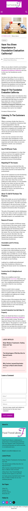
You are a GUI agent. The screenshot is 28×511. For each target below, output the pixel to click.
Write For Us (5, 493)
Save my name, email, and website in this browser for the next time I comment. (13, 409)
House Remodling (12, 60)
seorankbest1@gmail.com (13, 451)
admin (4, 347)
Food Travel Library (7, 440)
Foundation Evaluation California (12, 58)
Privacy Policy (6, 492)
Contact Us (5, 490)
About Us (4, 488)
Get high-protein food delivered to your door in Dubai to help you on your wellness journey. (13, 477)
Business (4, 40)
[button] (26, 12)
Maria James (15, 36)
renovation (14, 279)
